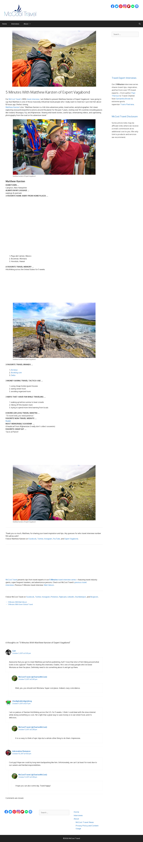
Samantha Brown (123, 98)
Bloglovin (94, 597)
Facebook (32, 539)
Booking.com (16, 372)
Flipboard (62, 597)
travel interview (33, 99)
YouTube (56, 539)
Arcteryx (14, 370)
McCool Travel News (85, 822)
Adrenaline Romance (21, 751)
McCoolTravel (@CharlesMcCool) (32, 677)
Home (4, 24)
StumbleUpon (80, 597)
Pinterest (54, 597)
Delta (13, 375)
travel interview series (62, 580)
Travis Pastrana (127, 104)
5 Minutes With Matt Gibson (17, 602)
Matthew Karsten (12, 107)
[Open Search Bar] (139, 24)
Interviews (15, 24)
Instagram (48, 539)
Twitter (40, 539)
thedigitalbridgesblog (22, 701)
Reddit (8, 421)
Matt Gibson (49, 585)
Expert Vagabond (71, 539)
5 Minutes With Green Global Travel (20, 604)
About (26, 24)
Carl (14, 651)
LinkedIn (70, 597)
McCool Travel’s (15, 99)
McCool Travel (11, 580)
